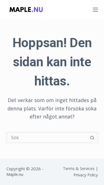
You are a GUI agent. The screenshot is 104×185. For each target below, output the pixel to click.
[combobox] (47, 137)
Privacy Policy (85, 175)
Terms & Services (79, 168)
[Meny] (95, 9)
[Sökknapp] (92, 138)
